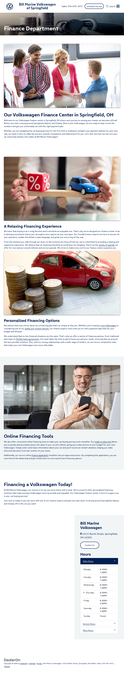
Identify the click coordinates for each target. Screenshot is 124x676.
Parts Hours (88, 630)
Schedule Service (94, 6)
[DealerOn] (12, 659)
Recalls (7, 666)
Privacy (39, 663)
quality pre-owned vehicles (37, 328)
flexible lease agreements (27, 339)
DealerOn (23, 663)
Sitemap (32, 663)
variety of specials (107, 244)
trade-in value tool (103, 441)
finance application (39, 455)
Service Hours (89, 623)
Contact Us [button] (90, 545)
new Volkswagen (108, 325)
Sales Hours (88, 561)
